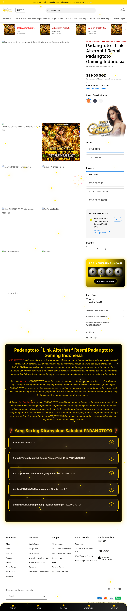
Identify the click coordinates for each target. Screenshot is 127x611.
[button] (8, 19)
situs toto (24, 381)
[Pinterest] (96, 338)
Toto (18, 19)
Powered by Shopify (113, 602)
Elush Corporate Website (86, 561)
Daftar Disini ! (89, 2)
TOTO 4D (93, 174)
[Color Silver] (101, 101)
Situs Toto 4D (70, 19)
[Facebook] (88, 338)
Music (8, 563)
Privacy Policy (58, 567)
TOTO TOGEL (95, 157)
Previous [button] (3, 2)
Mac (8, 544)
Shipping (101, 79)
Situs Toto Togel (103, 19)
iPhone (9, 553)
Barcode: (103, 67)
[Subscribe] (44, 596)
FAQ (54, 563)
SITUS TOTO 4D (96, 183)
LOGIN (38, 608)
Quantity (90, 243)
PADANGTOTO (8, 19)
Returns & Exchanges (61, 553)
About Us (79, 544)
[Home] (7, 10)
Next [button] (124, 2)
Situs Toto (26, 19)
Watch (9, 558)
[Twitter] (92, 338)
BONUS (13, 608)
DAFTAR (63, 608)
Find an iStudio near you (84, 550)
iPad (8, 549)
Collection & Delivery (61, 549)
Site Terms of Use (60, 572)
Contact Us (57, 558)
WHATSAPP (88, 608)
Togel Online (57, 19)
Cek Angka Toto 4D (105, 281)
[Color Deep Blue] (95, 101)
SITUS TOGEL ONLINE (98, 191)
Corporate (33, 549)
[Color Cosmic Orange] (88, 100)
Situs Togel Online (86, 19)
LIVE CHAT (114, 608)
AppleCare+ (34, 544)
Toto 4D (46, 19)
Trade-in (33, 567)
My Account (57, 544)
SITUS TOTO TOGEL (98, 200)
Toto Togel (37, 19)
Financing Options (37, 563)
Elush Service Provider (39, 558)
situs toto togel (25, 402)
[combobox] (71, 10)
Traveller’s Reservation (39, 572)
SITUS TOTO (95, 149)
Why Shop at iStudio (84, 556)
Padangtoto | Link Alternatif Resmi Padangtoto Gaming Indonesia (63, 2)
